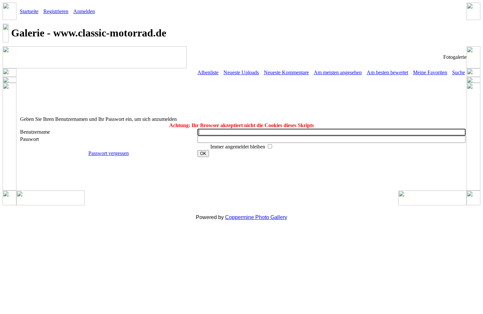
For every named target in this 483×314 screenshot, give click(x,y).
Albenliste (207, 72)
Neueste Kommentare (286, 72)
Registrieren (55, 11)
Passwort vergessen (108, 153)
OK (203, 153)
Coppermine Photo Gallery (256, 217)
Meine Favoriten (430, 72)
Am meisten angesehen (338, 72)
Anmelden (84, 11)
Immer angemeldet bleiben (238, 146)
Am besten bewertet (387, 72)
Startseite (29, 11)
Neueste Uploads (241, 72)
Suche (458, 72)
